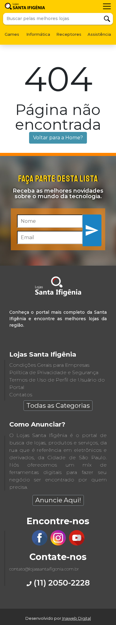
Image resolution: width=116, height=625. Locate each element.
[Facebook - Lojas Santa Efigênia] (39, 543)
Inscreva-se (92, 230)
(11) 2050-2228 (61, 582)
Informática (38, 34)
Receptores (68, 34)
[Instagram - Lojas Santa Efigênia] (58, 543)
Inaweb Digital (76, 618)
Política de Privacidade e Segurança (53, 372)
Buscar (107, 19)
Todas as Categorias (58, 405)
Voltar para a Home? (58, 138)
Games (12, 34)
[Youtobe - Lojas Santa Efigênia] (76, 543)
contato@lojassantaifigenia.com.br (44, 569)
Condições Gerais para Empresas (49, 365)
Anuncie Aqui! (58, 500)
